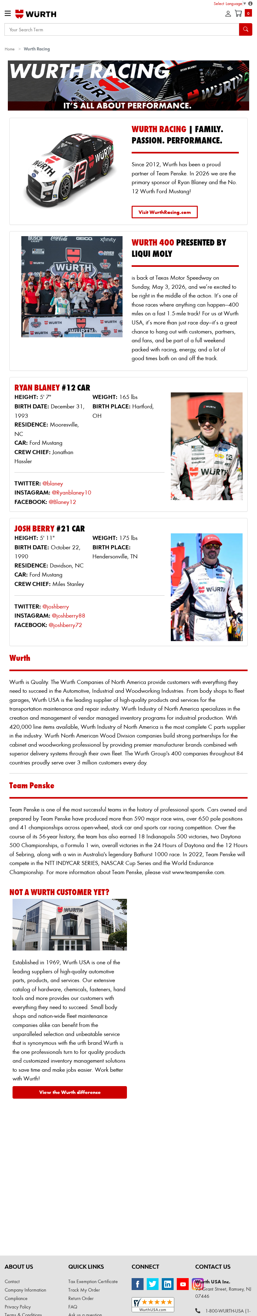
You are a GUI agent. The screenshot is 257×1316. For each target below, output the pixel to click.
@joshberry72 (65, 625)
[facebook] (138, 1284)
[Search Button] (245, 29)
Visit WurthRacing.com (165, 212)
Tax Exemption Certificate (93, 1281)
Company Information (25, 1290)
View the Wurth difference (70, 1092)
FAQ (72, 1307)
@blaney (53, 483)
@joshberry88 (68, 615)
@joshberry (56, 606)
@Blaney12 (62, 501)
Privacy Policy (18, 1307)
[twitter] (153, 1284)
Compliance (16, 1298)
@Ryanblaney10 (71, 492)
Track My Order (84, 1290)
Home (10, 48)
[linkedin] (168, 1284)
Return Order (81, 1298)
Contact (12, 1281)
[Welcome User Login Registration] (228, 14)
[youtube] (183, 1284)
